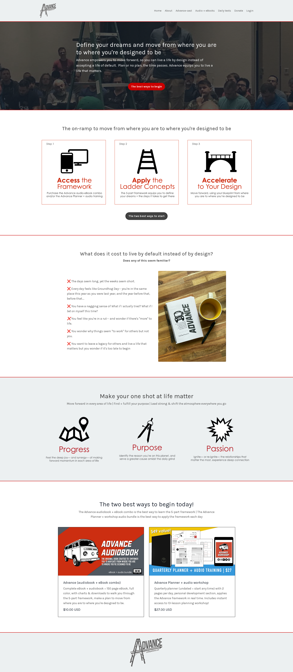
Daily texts (224, 10)
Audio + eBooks (205, 10)
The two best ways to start (146, 216)
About (168, 10)
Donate (238, 10)
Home (157, 10)
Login (249, 10)
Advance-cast (184, 10)
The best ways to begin (146, 86)
